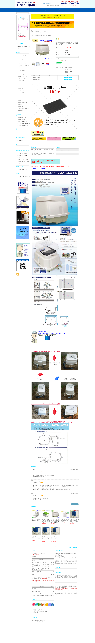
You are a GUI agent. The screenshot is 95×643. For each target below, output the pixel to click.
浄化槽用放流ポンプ (21, 100)
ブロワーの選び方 (21, 119)
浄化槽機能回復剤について (22, 137)
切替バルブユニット (21, 68)
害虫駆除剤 (20, 104)
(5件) (65, 60)
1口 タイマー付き (22, 61)
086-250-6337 (36, 624)
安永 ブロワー (21, 157)
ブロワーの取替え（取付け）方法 (24, 123)
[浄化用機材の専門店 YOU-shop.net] (27, 7)
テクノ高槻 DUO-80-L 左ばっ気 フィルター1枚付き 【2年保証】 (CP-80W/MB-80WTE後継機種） (55, 538)
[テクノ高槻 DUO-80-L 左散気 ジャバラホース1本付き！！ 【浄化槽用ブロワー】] (74, 517)
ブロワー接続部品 (21, 86)
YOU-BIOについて (21, 140)
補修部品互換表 (20, 144)
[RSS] (17, 274)
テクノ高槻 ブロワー (22, 163)
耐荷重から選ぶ (21, 80)
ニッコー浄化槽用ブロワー (23, 125)
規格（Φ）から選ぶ (22, 78)
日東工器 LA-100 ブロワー (24, 161)
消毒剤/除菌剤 (20, 110)
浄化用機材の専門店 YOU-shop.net (48, 3)
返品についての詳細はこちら (62, 58)
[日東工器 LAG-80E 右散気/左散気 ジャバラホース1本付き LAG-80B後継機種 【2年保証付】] (55, 517)
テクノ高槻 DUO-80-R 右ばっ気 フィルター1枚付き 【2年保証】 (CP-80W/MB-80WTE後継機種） (46, 538)
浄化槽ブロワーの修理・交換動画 (23, 150)
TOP (32, 30)
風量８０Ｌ (50, 35)
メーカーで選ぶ (43, 31)
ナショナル (21, 82)
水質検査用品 (20, 106)
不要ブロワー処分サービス (22, 166)
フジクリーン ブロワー (22, 153)
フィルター (21, 72)
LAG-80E (25, 46)
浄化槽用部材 (20, 88)
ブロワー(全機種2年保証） (36, 31)
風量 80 (47, 34)
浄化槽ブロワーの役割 (22, 117)
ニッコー (22, 48)
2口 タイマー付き (44, 35)
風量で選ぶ (43, 34)
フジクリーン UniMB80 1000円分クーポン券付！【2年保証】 (65, 520)
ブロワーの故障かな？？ (22, 121)
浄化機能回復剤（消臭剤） (23, 102)
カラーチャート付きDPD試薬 (24, 108)
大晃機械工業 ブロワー (22, 155)
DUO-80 (19, 46)
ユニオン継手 (21, 92)
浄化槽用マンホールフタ (22, 76)
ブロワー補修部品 (21, 70)
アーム (20, 94)
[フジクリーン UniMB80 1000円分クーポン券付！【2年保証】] (65, 517)
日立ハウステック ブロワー (23, 159)
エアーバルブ (21, 90)
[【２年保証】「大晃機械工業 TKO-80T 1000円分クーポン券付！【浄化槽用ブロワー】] (46, 517)
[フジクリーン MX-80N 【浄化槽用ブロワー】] (36, 517)
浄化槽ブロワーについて (21, 114)
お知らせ (19, 173)
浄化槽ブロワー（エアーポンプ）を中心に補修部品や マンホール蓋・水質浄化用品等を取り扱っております (51, 5)
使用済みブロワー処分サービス (23, 169)
